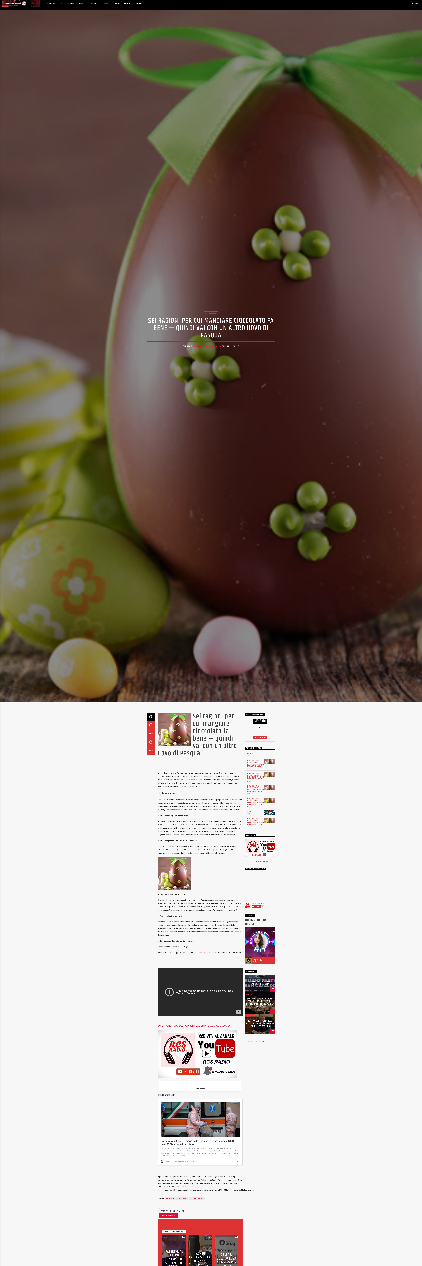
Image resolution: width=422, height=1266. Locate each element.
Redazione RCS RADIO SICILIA (207, 346)
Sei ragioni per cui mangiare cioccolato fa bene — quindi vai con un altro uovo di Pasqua (255, 763)
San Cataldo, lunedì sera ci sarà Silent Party (260, 983)
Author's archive (168, 1215)
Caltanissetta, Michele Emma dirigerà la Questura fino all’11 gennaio (260, 1023)
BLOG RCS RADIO (211, 313)
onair (117, 3)
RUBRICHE (71, 3)
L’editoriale (106, 3)
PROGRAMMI (51, 3)
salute (201, 1198)
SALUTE (192, 1237)
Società (139, 3)
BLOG (61, 3)
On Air (417, 3)
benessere (170, 1198)
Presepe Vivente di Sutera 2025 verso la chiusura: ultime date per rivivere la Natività (260, 1002)
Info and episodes (260, 737)
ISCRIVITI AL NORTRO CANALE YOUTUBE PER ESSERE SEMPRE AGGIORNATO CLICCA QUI (194, 1026)
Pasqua (192, 1198)
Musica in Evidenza (253, 977)
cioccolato (182, 1198)
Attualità (128, 3)
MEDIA (81, 3)
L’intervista (92, 3)
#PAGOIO (250, 811)
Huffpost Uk (205, 952)
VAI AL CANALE (262, 861)
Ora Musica (251, 753)
